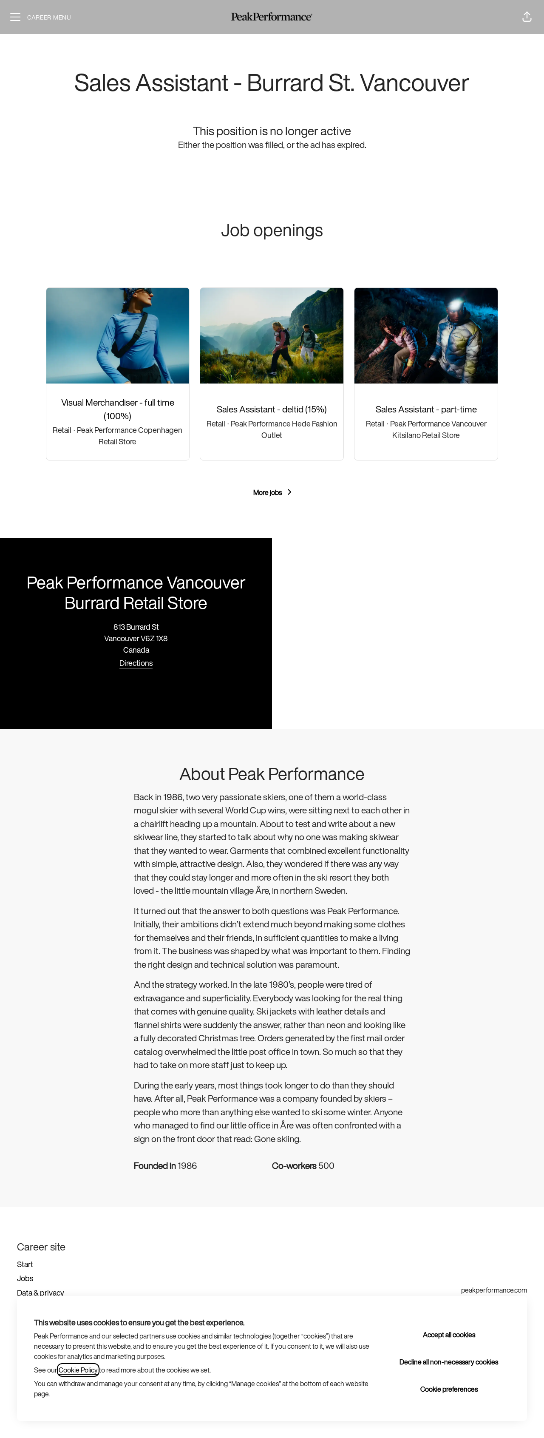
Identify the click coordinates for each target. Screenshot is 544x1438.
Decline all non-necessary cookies (449, 1362)
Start (25, 1264)
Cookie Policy (78, 1370)
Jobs (25, 1278)
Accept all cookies (449, 1335)
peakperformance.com (494, 1290)
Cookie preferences (449, 1389)
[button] (527, 17)
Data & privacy (40, 1292)
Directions (136, 662)
